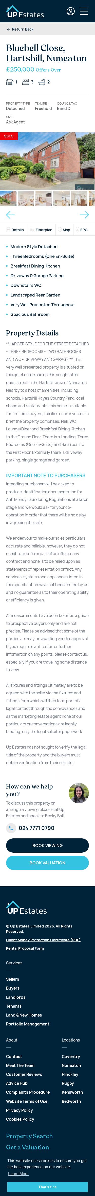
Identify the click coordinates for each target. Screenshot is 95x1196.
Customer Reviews (24, 1074)
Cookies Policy (20, 1119)
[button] (8, 198)
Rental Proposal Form (25, 948)
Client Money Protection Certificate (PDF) (43, 939)
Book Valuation (47, 863)
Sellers (12, 979)
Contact (14, 1056)
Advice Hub (17, 1083)
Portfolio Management (27, 1024)
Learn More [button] (18, 1174)
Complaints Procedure (28, 1092)
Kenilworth (72, 1092)
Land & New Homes (24, 1015)
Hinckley (70, 1074)
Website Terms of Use (26, 1101)
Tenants (14, 1006)
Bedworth (71, 1101)
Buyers (13, 988)
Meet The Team (20, 1065)
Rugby (68, 1083)
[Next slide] (84, 215)
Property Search (29, 1136)
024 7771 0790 (36, 828)
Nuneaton (71, 1065)
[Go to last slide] (10, 215)
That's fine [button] (48, 1187)
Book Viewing (47, 845)
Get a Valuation (27, 1148)
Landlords (16, 997)
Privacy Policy (19, 1110)
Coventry (71, 1056)
